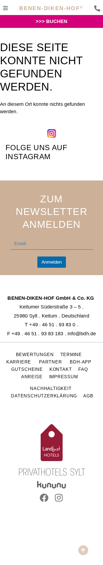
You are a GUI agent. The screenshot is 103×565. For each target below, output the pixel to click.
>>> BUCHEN (52, 21)
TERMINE (71, 354)
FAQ (83, 369)
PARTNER (51, 361)
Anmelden (51, 262)
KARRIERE (19, 361)
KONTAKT (60, 369)
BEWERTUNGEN (35, 354)
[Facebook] (44, 497)
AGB (88, 395)
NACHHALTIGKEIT (50, 388)
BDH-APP (80, 361)
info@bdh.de (82, 333)
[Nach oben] (83, 550)
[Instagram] (59, 497)
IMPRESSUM (63, 376)
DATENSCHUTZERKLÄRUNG (44, 395)
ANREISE (32, 376)
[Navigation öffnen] (5, 8)
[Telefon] (97, 8)
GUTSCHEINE (27, 369)
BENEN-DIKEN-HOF (51, 8)
